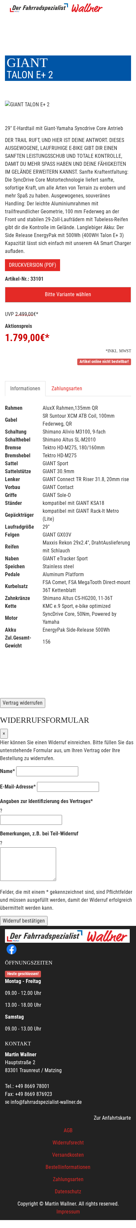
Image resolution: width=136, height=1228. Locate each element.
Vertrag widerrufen (23, 703)
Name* (7, 771)
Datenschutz (68, 1191)
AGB (68, 1130)
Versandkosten (68, 1155)
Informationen (25, 388)
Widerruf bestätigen (24, 921)
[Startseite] (56, 7)
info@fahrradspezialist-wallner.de (46, 1102)
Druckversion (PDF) (32, 265)
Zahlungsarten (66, 388)
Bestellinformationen (68, 1167)
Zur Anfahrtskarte (112, 1118)
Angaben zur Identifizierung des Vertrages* (46, 801)
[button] (68, 294)
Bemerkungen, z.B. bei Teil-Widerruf (39, 833)
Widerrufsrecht (68, 1143)
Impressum (68, 1212)
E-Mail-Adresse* (18, 787)
